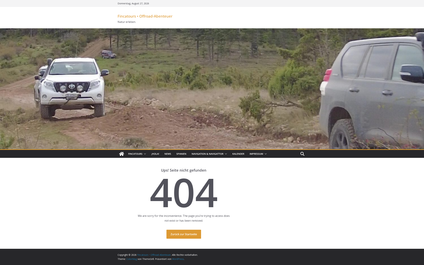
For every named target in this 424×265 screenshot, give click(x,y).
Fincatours (135, 153)
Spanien (181, 153)
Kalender (238, 153)
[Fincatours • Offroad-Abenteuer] (122, 154)
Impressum (256, 153)
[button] (144, 154)
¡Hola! (155, 153)
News (167, 153)
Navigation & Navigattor (207, 153)
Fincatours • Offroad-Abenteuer (145, 16)
